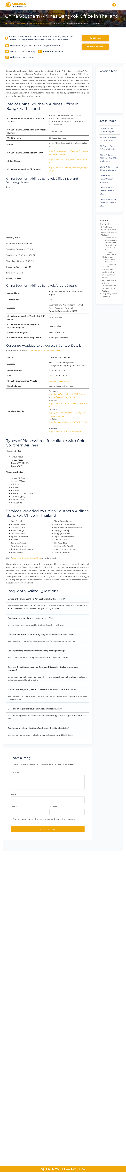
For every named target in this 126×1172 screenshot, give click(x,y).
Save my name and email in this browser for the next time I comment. (45, 819)
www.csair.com (26, 57)
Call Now (97, 38)
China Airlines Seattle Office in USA (107, 190)
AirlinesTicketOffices (17, 23)
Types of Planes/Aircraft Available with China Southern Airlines (108, 272)
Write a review (96, 46)
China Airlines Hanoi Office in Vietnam (109, 168)
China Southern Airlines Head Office (43, 350)
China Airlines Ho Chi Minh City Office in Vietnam (109, 158)
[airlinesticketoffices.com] (15, 4)
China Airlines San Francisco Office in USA (108, 202)
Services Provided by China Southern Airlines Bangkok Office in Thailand (109, 285)
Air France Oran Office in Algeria (107, 130)
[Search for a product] (114, 5)
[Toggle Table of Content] (116, 222)
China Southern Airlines (39, 23)
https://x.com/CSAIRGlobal (63, 397)
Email (14, 807)
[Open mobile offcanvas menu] (120, 4)
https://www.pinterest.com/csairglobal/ (66, 431)
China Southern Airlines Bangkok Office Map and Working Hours (111, 241)
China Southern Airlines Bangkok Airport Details (111, 251)
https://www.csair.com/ (59, 381)
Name (14, 794)
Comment (16, 772)
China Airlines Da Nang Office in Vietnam (108, 179)
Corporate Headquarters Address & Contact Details (110, 260)
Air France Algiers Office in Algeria (108, 139)
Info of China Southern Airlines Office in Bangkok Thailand (109, 231)
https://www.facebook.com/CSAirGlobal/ (67, 394)
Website (53, 807)
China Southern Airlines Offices (26, 558)
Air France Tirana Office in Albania (107, 147)
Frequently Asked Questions (109, 295)
